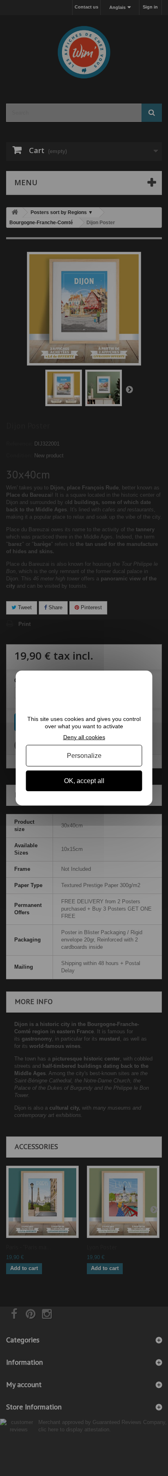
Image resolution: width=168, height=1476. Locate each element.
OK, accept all (84, 780)
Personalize (84, 755)
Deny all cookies (84, 737)
